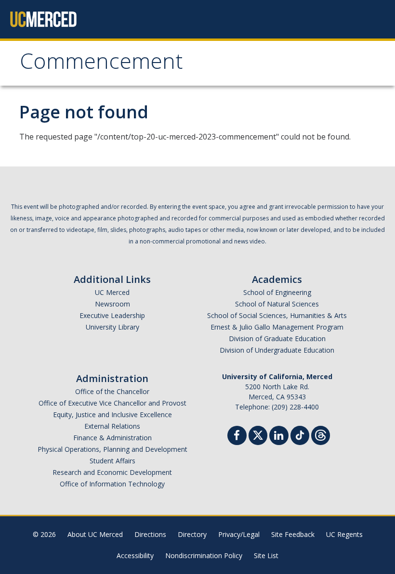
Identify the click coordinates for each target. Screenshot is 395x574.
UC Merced (112, 292)
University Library (112, 327)
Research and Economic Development (112, 472)
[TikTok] (299, 434)
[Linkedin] (279, 436)
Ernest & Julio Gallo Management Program (277, 327)
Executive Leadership (112, 315)
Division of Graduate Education (277, 338)
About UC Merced (95, 534)
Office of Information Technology (112, 483)
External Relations (112, 426)
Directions (150, 534)
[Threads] (320, 434)
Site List (266, 555)
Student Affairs (112, 460)
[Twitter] (257, 434)
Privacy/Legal (239, 534)
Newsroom (112, 303)
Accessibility (135, 555)
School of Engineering (277, 292)
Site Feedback (293, 534)
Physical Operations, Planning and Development (112, 449)
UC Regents (344, 534)
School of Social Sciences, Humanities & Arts (277, 315)
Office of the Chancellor (112, 391)
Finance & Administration (112, 437)
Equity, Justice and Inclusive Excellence (112, 414)
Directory (192, 534)
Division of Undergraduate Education (277, 350)
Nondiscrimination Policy (203, 555)
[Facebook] (237, 436)
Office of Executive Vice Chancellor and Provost (112, 403)
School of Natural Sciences (277, 303)
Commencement (101, 64)
